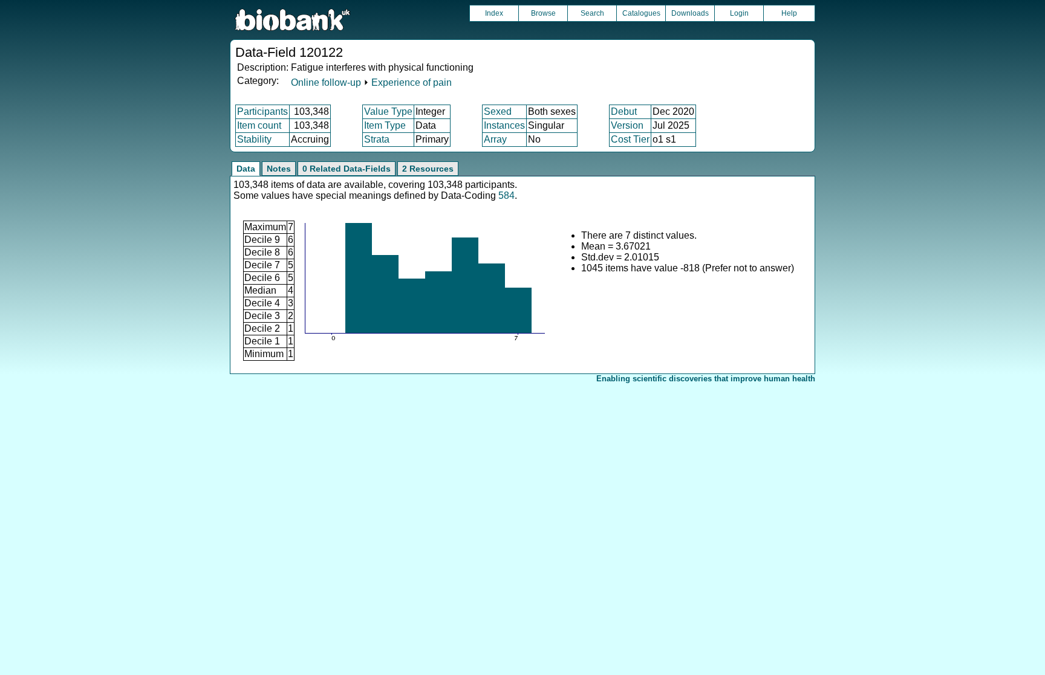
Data (245, 168)
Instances (504, 125)
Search (592, 13)
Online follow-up (326, 82)
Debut (624, 111)
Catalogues (641, 13)
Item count (259, 125)
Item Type (385, 125)
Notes (279, 168)
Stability (254, 139)
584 (506, 195)
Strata (376, 139)
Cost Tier (630, 139)
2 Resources (428, 168)
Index (494, 13)
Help (789, 13)
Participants (262, 111)
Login (739, 13)
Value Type (388, 111)
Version (627, 125)
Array (495, 139)
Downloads (690, 13)
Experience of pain (411, 82)
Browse (543, 13)
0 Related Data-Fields (346, 168)
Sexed (498, 111)
